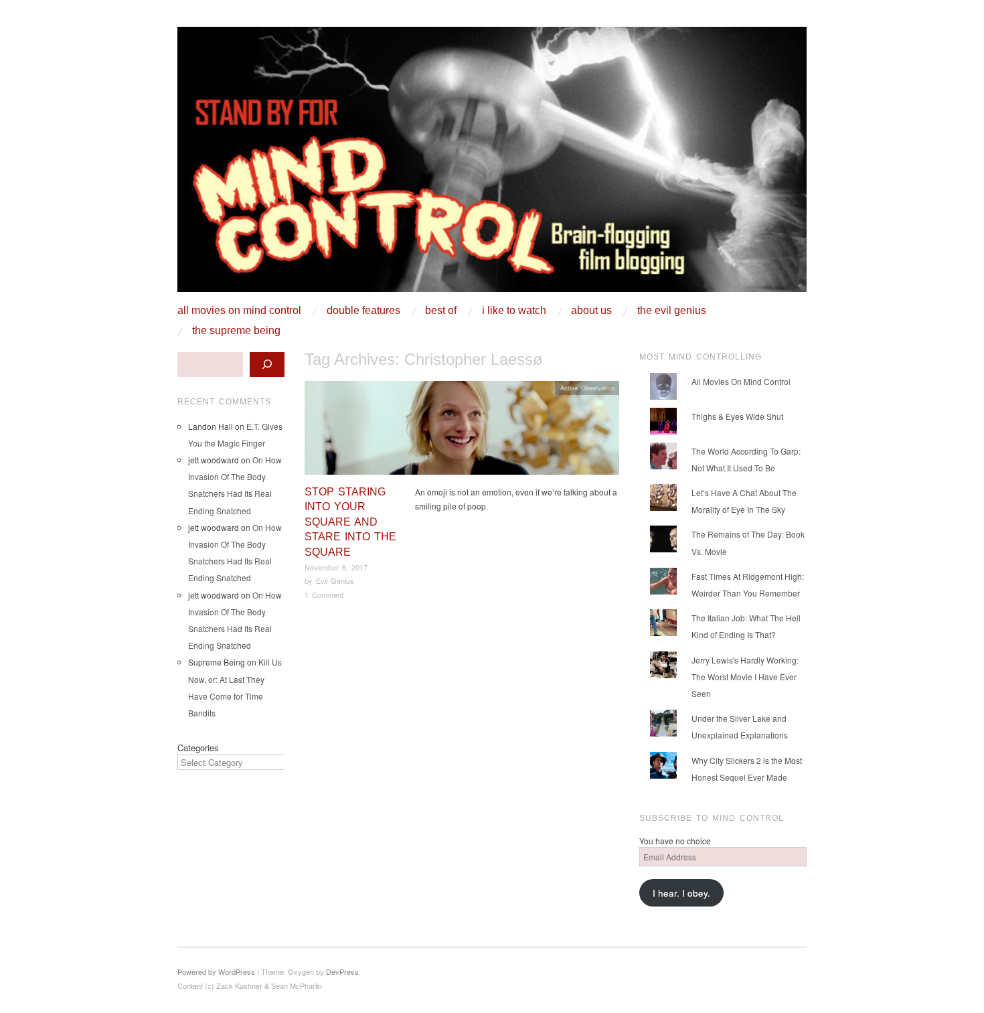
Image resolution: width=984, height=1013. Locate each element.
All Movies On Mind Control (239, 310)
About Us (591, 310)
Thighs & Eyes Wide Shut (737, 416)
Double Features (363, 310)
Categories (198, 747)
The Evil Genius (671, 310)
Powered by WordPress (216, 971)
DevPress (342, 971)
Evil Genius (335, 580)
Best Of (441, 310)
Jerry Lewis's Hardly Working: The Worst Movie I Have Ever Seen (745, 676)
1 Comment (324, 594)
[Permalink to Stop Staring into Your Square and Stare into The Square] (462, 431)
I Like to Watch (514, 310)
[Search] (267, 364)
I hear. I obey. (681, 892)
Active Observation (587, 387)
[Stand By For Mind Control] (492, 164)
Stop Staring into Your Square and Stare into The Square (350, 522)
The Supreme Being (236, 330)
